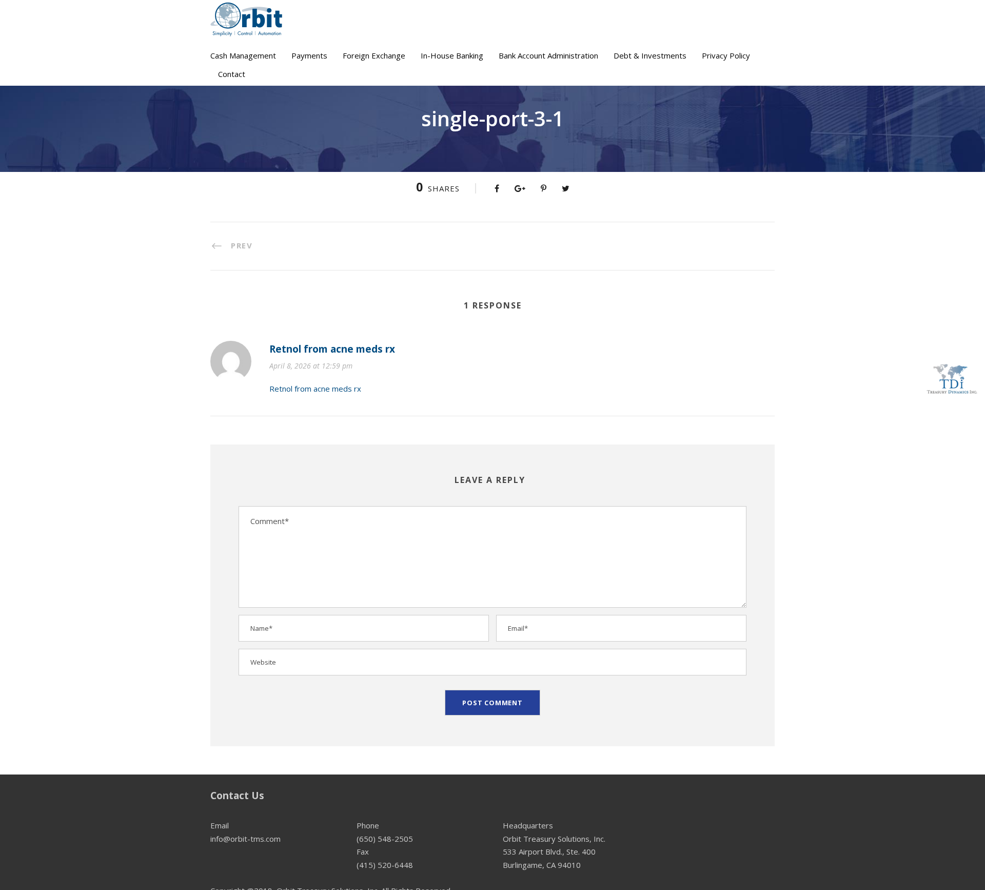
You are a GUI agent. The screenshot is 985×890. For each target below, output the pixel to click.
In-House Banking (452, 55)
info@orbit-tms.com (245, 839)
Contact (231, 74)
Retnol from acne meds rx (332, 349)
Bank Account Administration (548, 55)
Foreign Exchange (374, 55)
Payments (309, 55)
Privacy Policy (726, 55)
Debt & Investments (650, 55)
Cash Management (243, 55)
